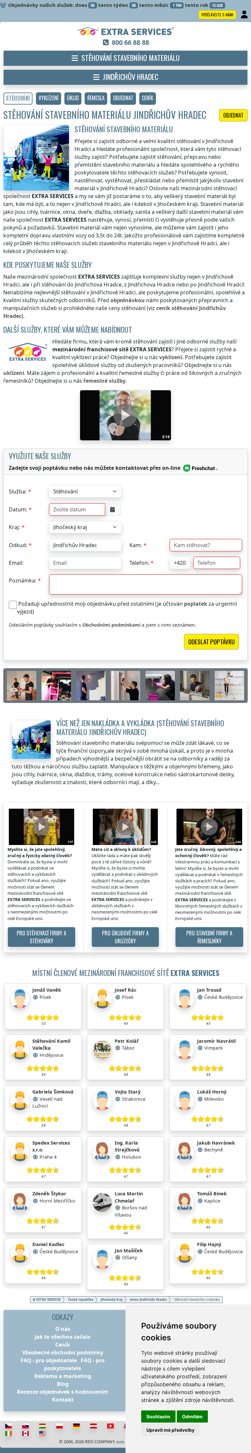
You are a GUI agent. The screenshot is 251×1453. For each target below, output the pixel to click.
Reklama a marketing (62, 1376)
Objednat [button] (233, 115)
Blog (63, 1384)
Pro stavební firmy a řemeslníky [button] (209, 937)
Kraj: (14, 527)
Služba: (17, 491)
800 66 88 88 (130, 42)
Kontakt (63, 1399)
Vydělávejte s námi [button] (217, 14)
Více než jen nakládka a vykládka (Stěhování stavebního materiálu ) (140, 727)
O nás (62, 1329)
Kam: (135, 545)
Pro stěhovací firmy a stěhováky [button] (41, 937)
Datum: (18, 509)
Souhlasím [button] (158, 1416)
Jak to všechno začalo (63, 1336)
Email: (16, 562)
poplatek (195, 603)
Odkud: (18, 545)
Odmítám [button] (192, 1416)
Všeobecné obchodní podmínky (62, 1352)
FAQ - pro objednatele (49, 1360)
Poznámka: (22, 580)
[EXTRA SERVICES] (125, 31)
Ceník (62, 1344)
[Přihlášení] (245, 14)
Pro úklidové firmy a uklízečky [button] (125, 937)
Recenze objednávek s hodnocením (62, 1391)
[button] (48, 98)
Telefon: (139, 562)
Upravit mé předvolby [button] (170, 1430)
